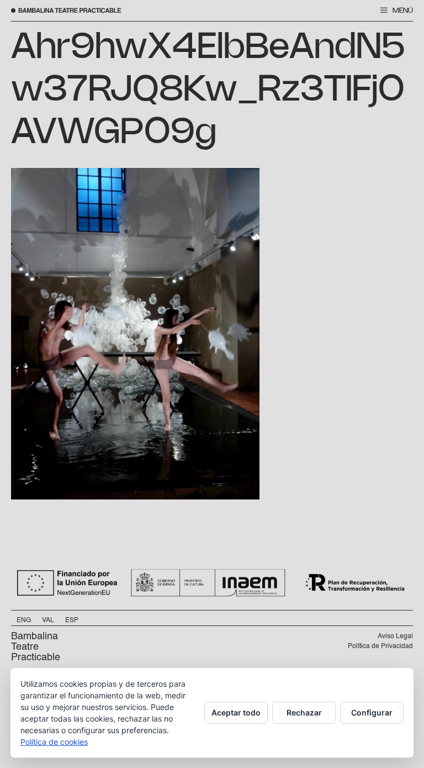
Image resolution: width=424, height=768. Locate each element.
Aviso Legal (395, 636)
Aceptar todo (236, 712)
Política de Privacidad (380, 646)
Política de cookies (54, 741)
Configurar (372, 712)
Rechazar (304, 712)
